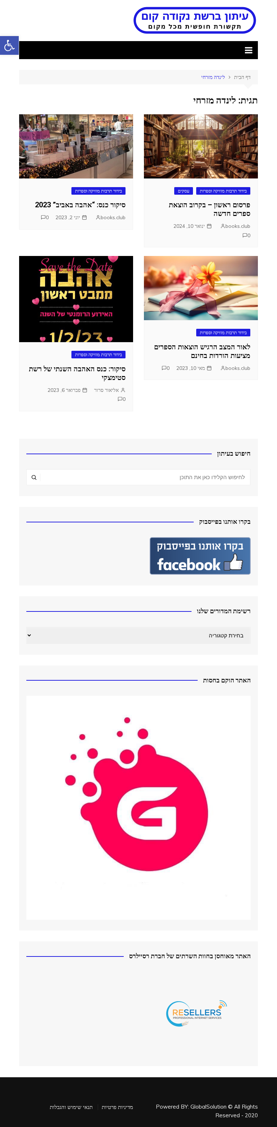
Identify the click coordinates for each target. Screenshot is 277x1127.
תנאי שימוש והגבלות (71, 1107)
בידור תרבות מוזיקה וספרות (223, 191)
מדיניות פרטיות (117, 1107)
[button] (9, 45)
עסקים (183, 191)
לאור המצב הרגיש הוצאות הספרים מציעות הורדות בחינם (202, 351)
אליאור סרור (106, 390)
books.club (237, 226)
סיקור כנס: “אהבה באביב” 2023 (80, 204)
